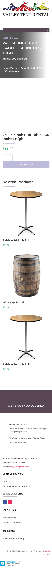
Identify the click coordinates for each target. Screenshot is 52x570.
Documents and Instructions (16, 486)
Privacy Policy (9, 517)
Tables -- (14, 68)
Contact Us (8, 481)
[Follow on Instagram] (10, 502)
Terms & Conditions (12, 522)
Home (6, 68)
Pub (23, 68)
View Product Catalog (13, 538)
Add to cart (26, 164)
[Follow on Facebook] (5, 502)
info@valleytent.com (19, 466)
